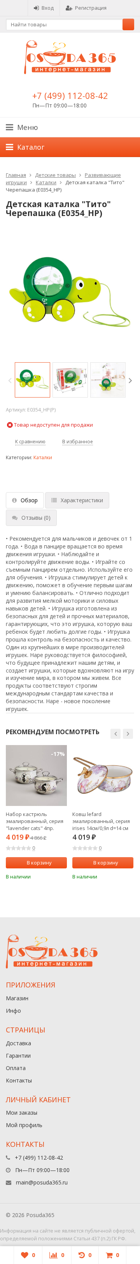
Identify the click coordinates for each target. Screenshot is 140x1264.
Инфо (13, 1010)
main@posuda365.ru (42, 1182)
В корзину (39, 862)
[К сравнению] (51, 875)
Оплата (16, 1068)
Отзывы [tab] (36, 517)
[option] (32, 380)
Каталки (46, 182)
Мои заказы (21, 1112)
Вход (48, 7)
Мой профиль (24, 1125)
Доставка (18, 1043)
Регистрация (91, 7)
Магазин (17, 998)
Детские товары (55, 174)
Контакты (19, 1080)
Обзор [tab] (29, 500)
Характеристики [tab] (82, 500)
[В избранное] (62, 875)
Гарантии (18, 1055)
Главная (16, 174)
